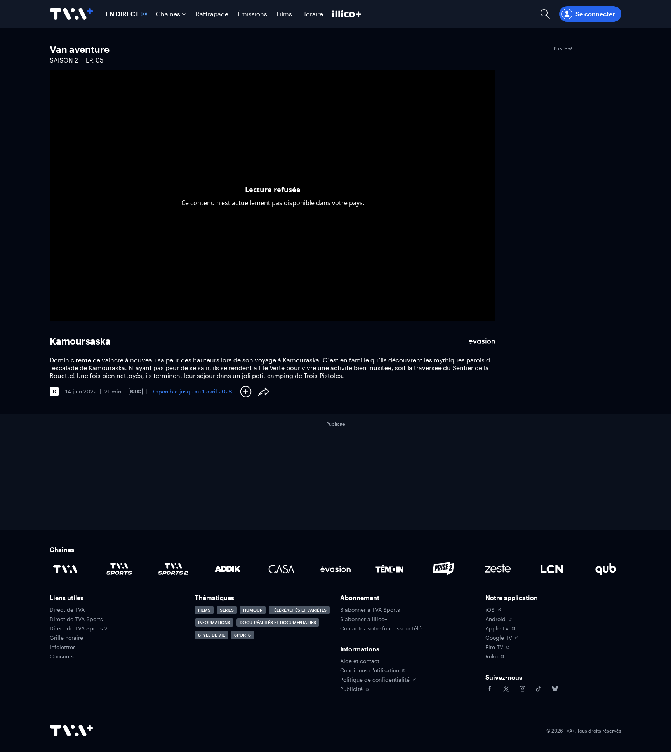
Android (495, 619)
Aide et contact (359, 661)
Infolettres (63, 647)
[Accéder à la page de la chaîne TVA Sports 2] (173, 569)
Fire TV (494, 647)
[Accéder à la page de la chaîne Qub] (605, 569)
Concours (62, 656)
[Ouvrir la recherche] (545, 14)
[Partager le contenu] (263, 391)
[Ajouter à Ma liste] (245, 391)
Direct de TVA (67, 610)
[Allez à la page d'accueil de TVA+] (71, 14)
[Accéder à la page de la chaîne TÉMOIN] (389, 569)
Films (204, 610)
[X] (506, 688)
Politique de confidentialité (375, 680)
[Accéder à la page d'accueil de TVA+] (71, 730)
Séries (227, 610)
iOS (490, 610)
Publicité (351, 689)
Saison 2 (64, 60)
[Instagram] (522, 688)
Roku (491, 656)
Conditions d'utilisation (369, 670)
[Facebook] (489, 688)
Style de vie (211, 634)
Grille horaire (66, 638)
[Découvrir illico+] (347, 14)
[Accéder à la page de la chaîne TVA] (65, 569)
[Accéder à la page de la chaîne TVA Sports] (119, 569)
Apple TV (497, 628)
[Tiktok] (538, 688)
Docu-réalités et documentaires (278, 622)
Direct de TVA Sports (76, 619)
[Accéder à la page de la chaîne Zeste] (497, 569)
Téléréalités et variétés (299, 610)
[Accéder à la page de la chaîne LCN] (551, 569)
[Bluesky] (555, 688)
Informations (214, 622)
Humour (252, 610)
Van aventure (80, 49)
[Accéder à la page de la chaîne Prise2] (443, 569)
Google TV (498, 638)
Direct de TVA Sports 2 (79, 628)
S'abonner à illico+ (363, 619)
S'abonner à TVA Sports (370, 610)
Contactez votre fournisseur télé (381, 628)
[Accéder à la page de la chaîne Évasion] (335, 569)
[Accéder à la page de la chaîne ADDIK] (227, 569)
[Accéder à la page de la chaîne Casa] (281, 569)
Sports (242, 634)
